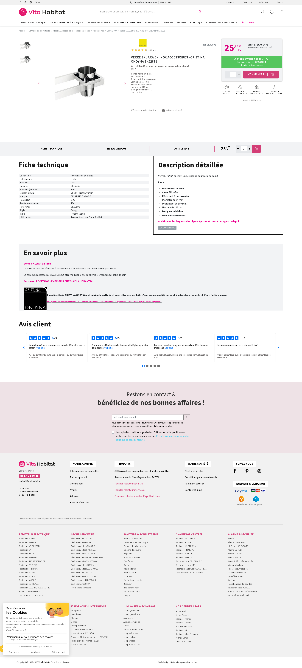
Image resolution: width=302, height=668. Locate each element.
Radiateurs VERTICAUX (29, 584)
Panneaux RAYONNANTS (29, 591)
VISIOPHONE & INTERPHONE (88, 606)
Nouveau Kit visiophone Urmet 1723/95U (89, 637)
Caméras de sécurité (237, 572)
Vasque (126, 595)
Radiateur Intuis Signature (187, 634)
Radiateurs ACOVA (27, 538)
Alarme (231, 538)
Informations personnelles (84, 471)
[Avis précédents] (24, 348)
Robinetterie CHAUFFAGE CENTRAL (191, 568)
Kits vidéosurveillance (238, 568)
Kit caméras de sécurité (238, 595)
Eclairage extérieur (131, 614)
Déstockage (264, 2)
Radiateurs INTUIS (27, 553)
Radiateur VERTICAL (184, 557)
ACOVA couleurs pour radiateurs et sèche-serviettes (142, 471)
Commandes (77, 483)
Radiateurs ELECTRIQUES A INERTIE (34, 587)
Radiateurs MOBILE (27, 580)
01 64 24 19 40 (165, 2)
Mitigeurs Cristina (183, 641)
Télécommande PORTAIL (239, 587)
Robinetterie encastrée (133, 580)
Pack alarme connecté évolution (242, 591)
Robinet (126, 565)
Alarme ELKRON (235, 553)
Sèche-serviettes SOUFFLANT (84, 576)
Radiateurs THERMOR (28, 568)
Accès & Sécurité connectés (240, 561)
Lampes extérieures (132, 644)
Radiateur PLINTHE (184, 553)
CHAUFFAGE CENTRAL (189, 534)
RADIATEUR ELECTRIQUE (34, 534)
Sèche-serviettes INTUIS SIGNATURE (87, 557)
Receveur (127, 584)
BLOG (37, 2)
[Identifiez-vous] (262, 12)
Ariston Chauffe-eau (184, 626)
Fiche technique (51, 149)
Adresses (74, 496)
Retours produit (78, 477)
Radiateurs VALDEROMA (29, 546)
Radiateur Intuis (182, 630)
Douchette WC (129, 568)
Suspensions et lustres (133, 629)
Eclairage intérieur (131, 610)
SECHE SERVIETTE (82, 534)
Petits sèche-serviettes (81, 587)
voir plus (40, 348)
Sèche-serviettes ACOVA (81, 538)
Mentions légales (194, 471)
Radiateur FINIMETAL (185, 550)
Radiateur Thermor (184, 622)
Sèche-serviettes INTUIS (81, 542)
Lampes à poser (130, 633)
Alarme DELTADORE (236, 542)
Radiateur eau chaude (185, 538)
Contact (280, 2)
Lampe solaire (129, 637)
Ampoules (127, 618)
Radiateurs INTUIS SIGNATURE (32, 561)
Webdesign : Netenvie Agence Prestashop (178, 662)
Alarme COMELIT (235, 550)
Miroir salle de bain (131, 557)
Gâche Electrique (78, 644)
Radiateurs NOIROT (27, 542)
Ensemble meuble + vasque (135, 542)
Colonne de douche (132, 550)
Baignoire (127, 553)
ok (186, 417)
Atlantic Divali (182, 637)
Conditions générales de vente (201, 477)
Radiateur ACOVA (183, 542)
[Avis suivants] (278, 348)
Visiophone (76, 610)
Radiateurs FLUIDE (27, 576)
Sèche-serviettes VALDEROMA (84, 561)
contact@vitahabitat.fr (29, 481)
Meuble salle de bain (132, 538)
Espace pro (247, 2)
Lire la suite (136, 92)
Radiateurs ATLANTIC (28, 565)
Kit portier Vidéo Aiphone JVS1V (85, 640)
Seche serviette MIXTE (185, 565)
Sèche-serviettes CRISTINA (82, 565)
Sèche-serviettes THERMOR (83, 553)
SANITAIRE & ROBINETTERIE (140, 534)
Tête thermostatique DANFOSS (189, 572)
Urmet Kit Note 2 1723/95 (82, 633)
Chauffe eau (128, 561)
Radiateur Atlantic (183, 619)
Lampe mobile (129, 640)
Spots (126, 625)
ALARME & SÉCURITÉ (241, 534)
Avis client (181, 149)
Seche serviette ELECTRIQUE (83, 580)
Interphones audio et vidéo (240, 584)
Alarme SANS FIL (235, 557)
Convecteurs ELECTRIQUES (31, 595)
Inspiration (230, 2)
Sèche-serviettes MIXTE (81, 572)
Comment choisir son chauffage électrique (137, 496)
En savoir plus (116, 149)
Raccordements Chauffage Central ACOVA (137, 477)
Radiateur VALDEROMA (186, 546)
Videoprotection (235, 565)
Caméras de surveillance (82, 629)
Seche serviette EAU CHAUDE (189, 561)
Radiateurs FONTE (27, 572)
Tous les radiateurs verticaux (130, 490)
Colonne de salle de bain (134, 546)
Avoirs (73, 490)
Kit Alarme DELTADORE (238, 546)
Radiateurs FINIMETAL (28, 557)
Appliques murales (131, 622)
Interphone (76, 614)
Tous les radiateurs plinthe (129, 483)
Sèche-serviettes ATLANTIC (83, 546)
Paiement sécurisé (194, 483)
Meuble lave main (131, 572)
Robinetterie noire (131, 587)
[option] (26, 46)
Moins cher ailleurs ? (174, 110)
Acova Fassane (182, 615)
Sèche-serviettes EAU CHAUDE (84, 568)
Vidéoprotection (78, 625)
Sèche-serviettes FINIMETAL (83, 550)
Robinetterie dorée (131, 591)
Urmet (74, 622)
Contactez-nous (193, 490)
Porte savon (128, 576)
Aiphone (74, 618)
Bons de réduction (79, 502)
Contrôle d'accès (235, 576)
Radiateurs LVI (25, 550)
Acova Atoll (181, 611)
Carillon (231, 580)
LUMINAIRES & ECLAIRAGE (139, 606)
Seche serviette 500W (80, 584)
